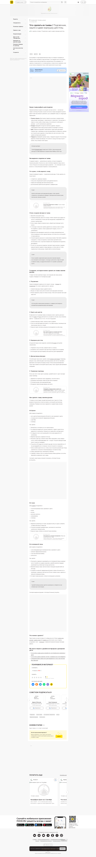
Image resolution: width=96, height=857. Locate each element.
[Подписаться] (55, 780)
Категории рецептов (57, 840)
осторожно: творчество (49, 714)
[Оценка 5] (41, 677)
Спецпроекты (16, 22)
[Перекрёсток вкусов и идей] (25, 41)
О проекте (16, 52)
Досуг (58, 714)
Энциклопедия (17, 34)
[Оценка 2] (35, 677)
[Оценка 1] (32, 677)
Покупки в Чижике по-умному (18, 45)
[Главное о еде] (25, 30)
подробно (32, 714)
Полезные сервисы (18, 26)
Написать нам (49, 844)
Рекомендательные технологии (46, 840)
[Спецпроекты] (25, 23)
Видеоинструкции (34, 717)
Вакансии (37, 840)
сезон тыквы (39, 714)
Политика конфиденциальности (43, 839)
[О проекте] (25, 52)
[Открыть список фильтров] (62, 2)
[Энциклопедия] (25, 34)
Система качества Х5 (18, 48)
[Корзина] (78, 2)
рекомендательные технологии (48, 848)
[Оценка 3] (37, 677)
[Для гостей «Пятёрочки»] (25, 37)
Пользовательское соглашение (56, 839)
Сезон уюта (42, 717)
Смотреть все (63, 775)
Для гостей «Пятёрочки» (16, 37)
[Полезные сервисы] (25, 26)
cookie (57, 848)
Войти (59, 736)
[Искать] (65, 2)
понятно (62, 848)
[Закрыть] (66, 839)
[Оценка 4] (39, 677)
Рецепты (15, 19)
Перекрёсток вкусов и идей (17, 41)
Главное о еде (17, 30)
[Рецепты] (25, 19)
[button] (29, 700)
